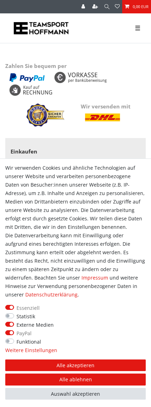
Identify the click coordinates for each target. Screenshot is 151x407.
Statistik (26, 316)
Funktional (29, 341)
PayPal (24, 333)
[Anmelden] (84, 6)
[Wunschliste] (117, 6)
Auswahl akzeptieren (75, 393)
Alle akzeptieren (75, 365)
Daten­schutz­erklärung (51, 294)
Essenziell (28, 308)
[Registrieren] (96, 6)
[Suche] (106, 6)
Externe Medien (35, 324)
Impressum (94, 277)
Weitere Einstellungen (31, 350)
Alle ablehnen (75, 379)
